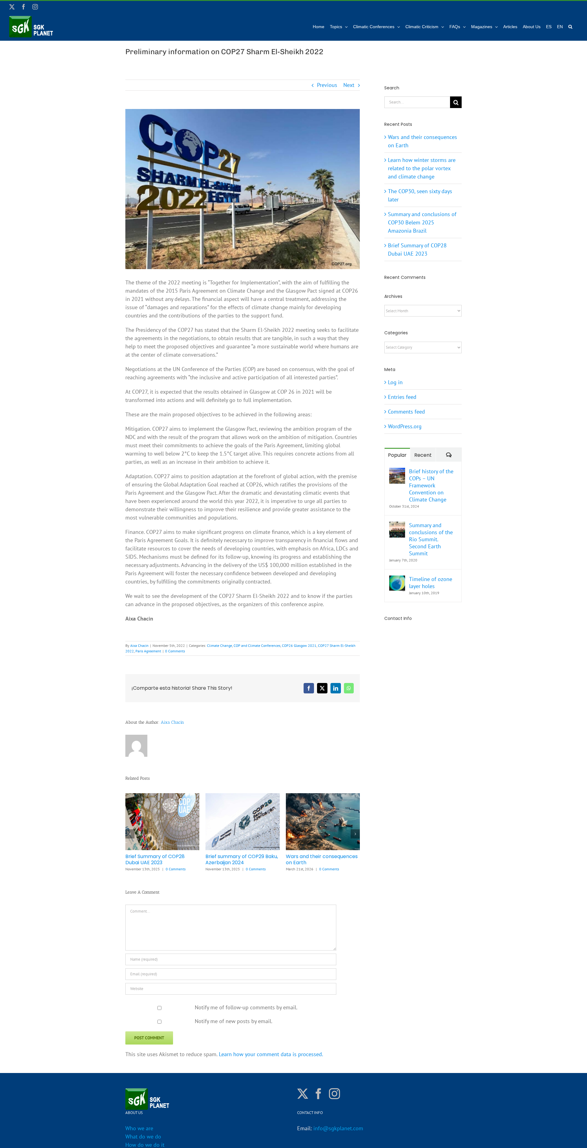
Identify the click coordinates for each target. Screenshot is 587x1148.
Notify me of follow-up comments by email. (246, 1004)
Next (348, 84)
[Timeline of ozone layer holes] (397, 579)
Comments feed (406, 411)
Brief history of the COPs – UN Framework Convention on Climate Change (431, 485)
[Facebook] (318, 1091)
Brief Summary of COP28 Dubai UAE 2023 (155, 859)
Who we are (139, 1126)
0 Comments (175, 651)
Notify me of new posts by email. (233, 1018)
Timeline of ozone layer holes (430, 583)
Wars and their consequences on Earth (322, 859)
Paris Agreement (148, 651)
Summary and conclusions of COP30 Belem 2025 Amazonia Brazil (422, 222)
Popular (397, 455)
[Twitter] (302, 1091)
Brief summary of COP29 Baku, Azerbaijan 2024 (241, 859)
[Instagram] (334, 1091)
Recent (423, 455)
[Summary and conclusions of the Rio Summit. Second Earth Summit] (397, 525)
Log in (395, 382)
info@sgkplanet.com (338, 1126)
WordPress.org (405, 426)
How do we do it (144, 1142)
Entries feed (402, 396)
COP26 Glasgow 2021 (299, 645)
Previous (327, 84)
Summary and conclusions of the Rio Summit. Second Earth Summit (431, 539)
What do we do (143, 1134)
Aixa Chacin (139, 645)
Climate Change (219, 645)
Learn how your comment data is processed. (271, 1051)
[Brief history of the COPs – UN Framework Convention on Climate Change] (397, 471)
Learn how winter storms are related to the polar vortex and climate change (422, 168)
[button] (570, 26)
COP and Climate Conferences (257, 645)
